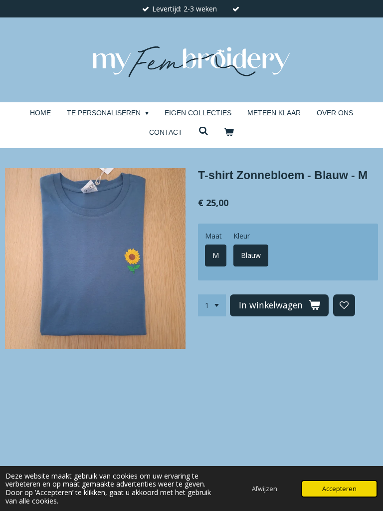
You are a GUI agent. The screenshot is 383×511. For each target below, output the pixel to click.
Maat (213, 236)
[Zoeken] (203, 131)
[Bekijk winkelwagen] (229, 132)
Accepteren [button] (339, 489)
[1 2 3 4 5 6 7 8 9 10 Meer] (212, 305)
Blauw (251, 255)
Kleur (241, 236)
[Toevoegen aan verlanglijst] (344, 305)
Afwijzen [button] (264, 489)
